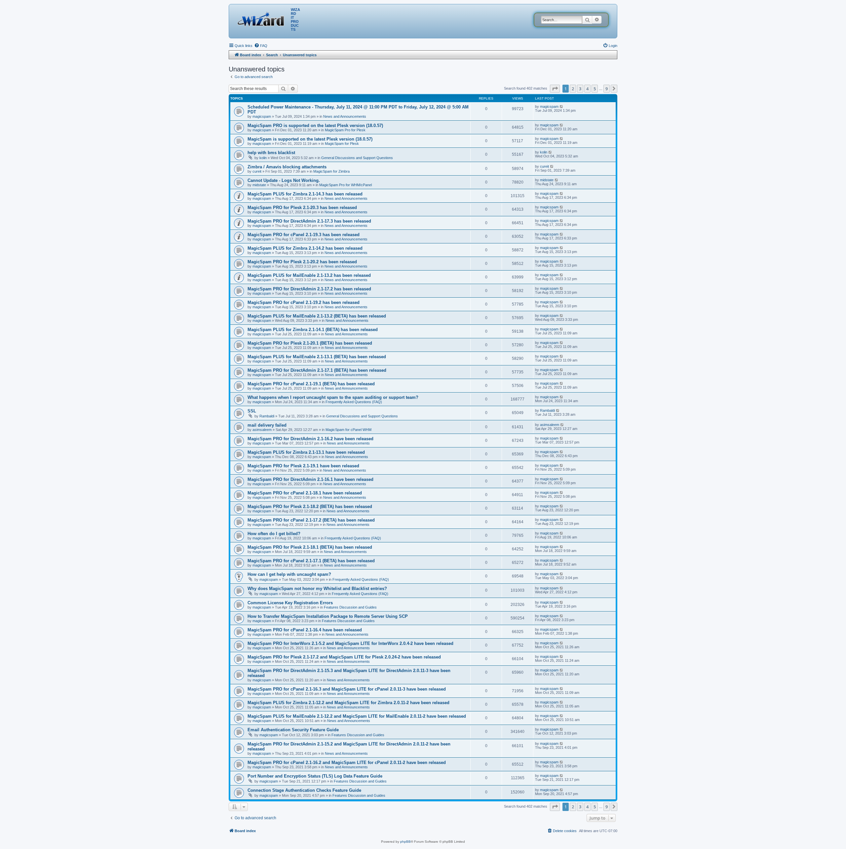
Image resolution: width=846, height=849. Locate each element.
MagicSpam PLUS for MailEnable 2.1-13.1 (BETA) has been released (317, 356)
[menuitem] (260, 46)
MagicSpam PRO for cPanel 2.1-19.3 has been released (304, 234)
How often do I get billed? (274, 533)
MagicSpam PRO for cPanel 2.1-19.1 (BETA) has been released (311, 383)
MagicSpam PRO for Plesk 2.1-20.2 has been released (302, 261)
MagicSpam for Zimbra (331, 171)
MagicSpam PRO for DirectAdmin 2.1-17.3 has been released (309, 221)
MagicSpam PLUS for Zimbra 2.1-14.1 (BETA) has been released (313, 329)
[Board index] (262, 18)
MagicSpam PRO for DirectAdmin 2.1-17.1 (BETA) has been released (317, 370)
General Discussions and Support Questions (357, 158)
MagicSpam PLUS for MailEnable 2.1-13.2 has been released (309, 275)
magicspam (261, 116)
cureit (256, 171)
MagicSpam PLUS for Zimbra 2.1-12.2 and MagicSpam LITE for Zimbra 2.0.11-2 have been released (348, 702)
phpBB (405, 841)
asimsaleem (262, 430)
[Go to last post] (561, 106)
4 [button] (587, 89)
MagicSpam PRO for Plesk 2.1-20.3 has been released (302, 207)
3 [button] (580, 89)
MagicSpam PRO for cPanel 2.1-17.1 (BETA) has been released (311, 560)
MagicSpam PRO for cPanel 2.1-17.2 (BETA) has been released (311, 520)
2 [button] (573, 89)
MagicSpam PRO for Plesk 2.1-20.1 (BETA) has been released (310, 343)
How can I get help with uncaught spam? (289, 574)
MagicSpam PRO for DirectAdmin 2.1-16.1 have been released (310, 479)
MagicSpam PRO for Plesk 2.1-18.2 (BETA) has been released (310, 506)
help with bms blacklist (271, 152)
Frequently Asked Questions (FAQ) (354, 402)
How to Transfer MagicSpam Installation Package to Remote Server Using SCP (328, 616)
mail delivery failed (267, 425)
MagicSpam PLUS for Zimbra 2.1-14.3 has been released (305, 193)
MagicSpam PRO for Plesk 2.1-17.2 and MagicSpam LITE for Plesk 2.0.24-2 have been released (344, 657)
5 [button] (595, 89)
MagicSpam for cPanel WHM (348, 430)
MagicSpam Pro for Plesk (345, 130)
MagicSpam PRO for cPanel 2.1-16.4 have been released (305, 629)
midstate (259, 185)
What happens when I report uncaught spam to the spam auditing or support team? (333, 397)
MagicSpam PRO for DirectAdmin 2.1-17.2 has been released (309, 288)
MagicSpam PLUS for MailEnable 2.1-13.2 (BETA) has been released (317, 316)
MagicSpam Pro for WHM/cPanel (345, 185)
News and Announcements (344, 116)
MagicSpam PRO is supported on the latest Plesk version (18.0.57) (315, 125)
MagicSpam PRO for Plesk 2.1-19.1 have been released (303, 465)
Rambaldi (266, 416)
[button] (555, 89)
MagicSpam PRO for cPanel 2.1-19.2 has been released (304, 302)
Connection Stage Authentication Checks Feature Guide (304, 790)
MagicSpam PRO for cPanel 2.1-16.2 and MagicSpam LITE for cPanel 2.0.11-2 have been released (347, 762)
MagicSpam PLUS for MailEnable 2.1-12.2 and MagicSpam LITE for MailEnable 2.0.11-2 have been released (357, 716)
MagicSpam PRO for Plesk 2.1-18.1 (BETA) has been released (310, 547)
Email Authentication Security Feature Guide (293, 729)
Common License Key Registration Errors (290, 602)
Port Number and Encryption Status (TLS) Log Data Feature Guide (315, 776)
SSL (252, 410)
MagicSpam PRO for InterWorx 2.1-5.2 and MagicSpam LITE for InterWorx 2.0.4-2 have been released (350, 643)
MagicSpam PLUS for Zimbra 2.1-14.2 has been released (305, 248)
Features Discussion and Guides (350, 607)
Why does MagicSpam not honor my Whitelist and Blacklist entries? (317, 588)
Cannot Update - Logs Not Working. (284, 180)
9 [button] (606, 89)
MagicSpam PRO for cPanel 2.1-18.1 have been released (305, 492)
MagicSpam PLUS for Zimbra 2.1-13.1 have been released (306, 452)
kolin (263, 158)
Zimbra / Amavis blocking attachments (287, 166)
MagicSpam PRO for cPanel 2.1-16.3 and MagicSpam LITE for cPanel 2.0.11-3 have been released (347, 689)
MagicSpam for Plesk (342, 144)
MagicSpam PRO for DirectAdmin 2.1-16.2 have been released (310, 438)
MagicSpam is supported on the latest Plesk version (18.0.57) (310, 139)
